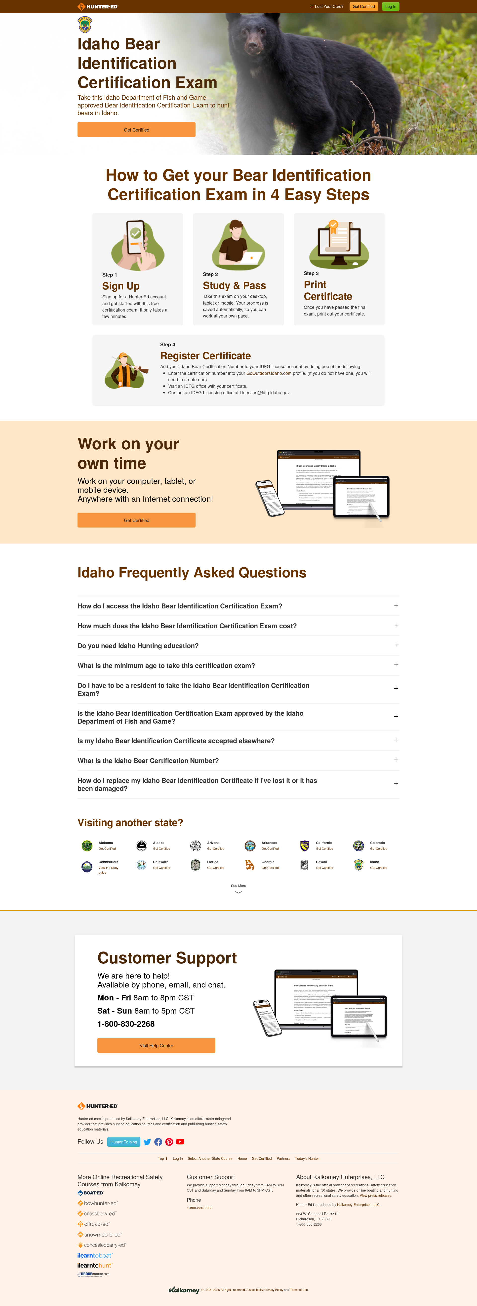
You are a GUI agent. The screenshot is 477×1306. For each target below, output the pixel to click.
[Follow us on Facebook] (158, 1143)
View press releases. (376, 1195)
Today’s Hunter (307, 1158)
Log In (390, 6)
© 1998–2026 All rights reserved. (223, 1289)
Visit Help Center (156, 1045)
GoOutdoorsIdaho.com (269, 373)
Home (242, 1158)
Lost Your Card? (329, 6)
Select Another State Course (210, 1158)
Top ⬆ (163, 1158)
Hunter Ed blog (124, 1142)
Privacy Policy (273, 1289)
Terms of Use (299, 1289)
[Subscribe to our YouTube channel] (180, 1143)
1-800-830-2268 (199, 1207)
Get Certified (364, 6)
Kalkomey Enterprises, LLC (358, 1204)
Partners (283, 1158)
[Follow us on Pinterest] (169, 1143)
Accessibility (254, 1289)
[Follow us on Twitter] (147, 1143)
